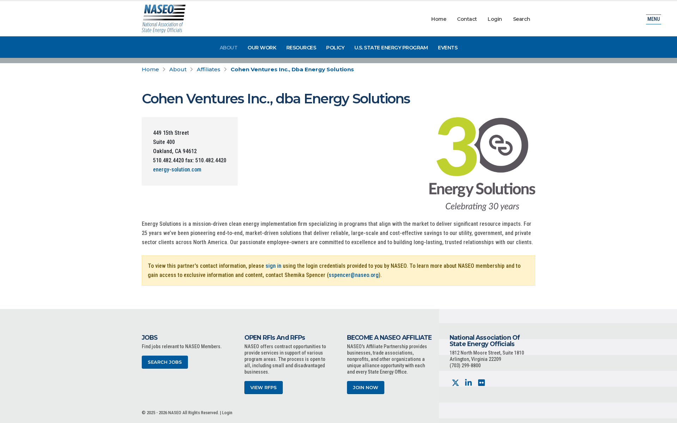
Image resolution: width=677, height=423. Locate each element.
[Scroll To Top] (664, 415)
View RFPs (263, 387)
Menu (653, 19)
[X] (455, 383)
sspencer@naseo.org (354, 275)
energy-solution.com (177, 169)
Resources (301, 47)
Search (521, 19)
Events (447, 47)
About (229, 47)
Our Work (262, 47)
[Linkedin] (468, 383)
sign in (273, 265)
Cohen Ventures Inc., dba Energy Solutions (292, 69)
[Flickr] (481, 383)
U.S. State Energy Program (391, 47)
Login (495, 19)
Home (438, 19)
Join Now (365, 387)
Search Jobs (165, 362)
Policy (335, 47)
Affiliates (208, 69)
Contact (467, 19)
